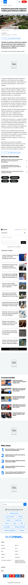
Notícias (5, 5)
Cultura (7, 523)
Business (3, 548)
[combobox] (14, 504)
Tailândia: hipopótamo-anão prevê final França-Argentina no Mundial (12, 172)
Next (2, 551)
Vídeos (2, 557)
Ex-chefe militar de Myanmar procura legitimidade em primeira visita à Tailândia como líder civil (11, 167)
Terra (16, 548)
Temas (2, 542)
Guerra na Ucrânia (9, 516)
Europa (2, 545)
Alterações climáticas (20, 527)
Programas (17, 557)
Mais (2, 570)
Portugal (22, 530)
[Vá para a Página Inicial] (5, 1)
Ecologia (5, 181)
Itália (22, 523)
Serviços (3, 567)
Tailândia (5, 177)
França (14, 523)
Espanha (20, 516)
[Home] (1, 5)
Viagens (3, 554)
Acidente (8, 520)
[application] (14, 21)
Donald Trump (18, 520)
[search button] (24, 504)
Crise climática (6, 527)
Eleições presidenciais (9, 530)
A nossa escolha (8, 378)
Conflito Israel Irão (14, 513)
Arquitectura (15, 177)
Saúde (16, 551)
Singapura (14, 181)
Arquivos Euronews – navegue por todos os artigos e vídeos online (20, 561)
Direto (24, 1)
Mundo (9, 5)
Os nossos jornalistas (6, 560)
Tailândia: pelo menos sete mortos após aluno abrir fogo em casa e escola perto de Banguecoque (12, 161)
